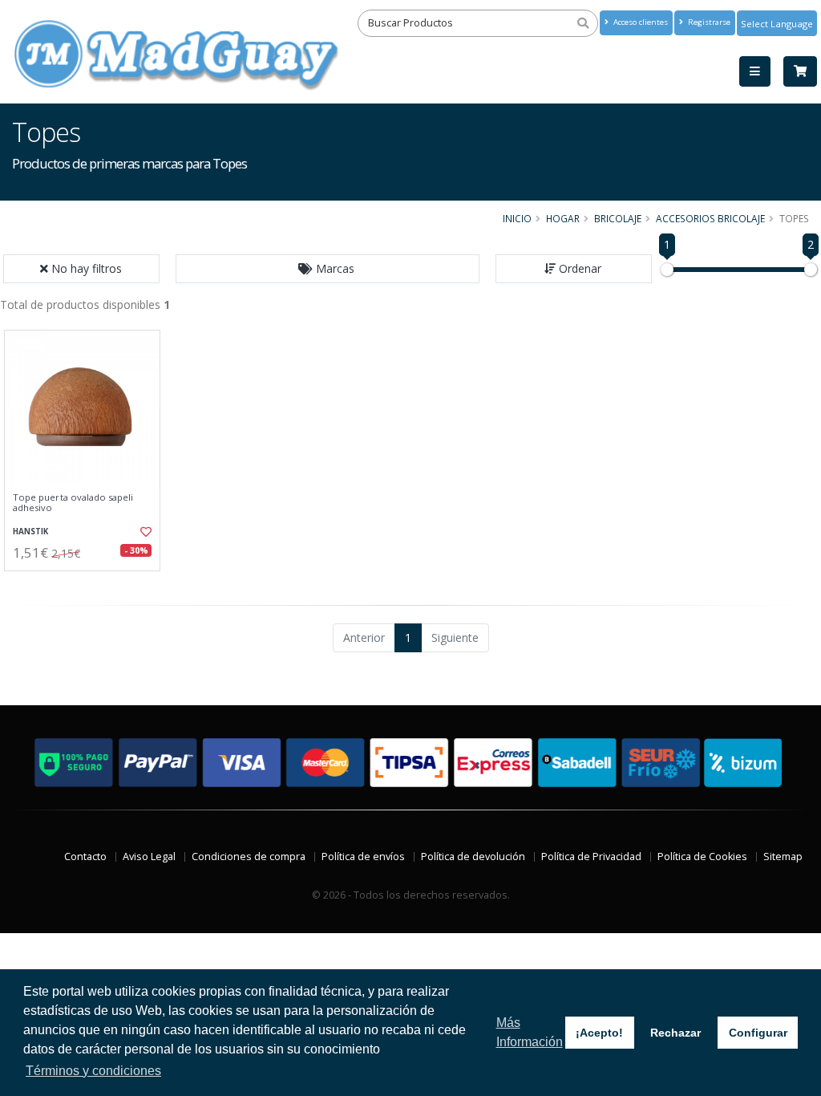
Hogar (563, 218)
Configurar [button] (758, 1032)
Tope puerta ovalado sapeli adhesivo (73, 503)
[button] (328, 268)
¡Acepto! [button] (599, 1032)
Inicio (517, 218)
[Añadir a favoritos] (145, 532)
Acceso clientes (639, 22)
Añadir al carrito (87, 584)
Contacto (85, 856)
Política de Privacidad (591, 856)
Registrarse (708, 22)
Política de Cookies (702, 856)
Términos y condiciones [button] (93, 1071)
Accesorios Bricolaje (710, 218)
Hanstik (30, 531)
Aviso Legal (149, 856)
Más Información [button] (529, 1032)
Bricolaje (617, 218)
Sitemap (783, 856)
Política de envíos (363, 856)
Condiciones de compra (248, 856)
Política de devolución (473, 856)
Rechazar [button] (675, 1032)
